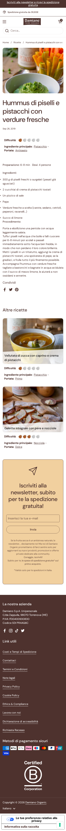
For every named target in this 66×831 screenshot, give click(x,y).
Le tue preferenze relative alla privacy (36, 819)
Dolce (18, 447)
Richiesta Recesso (14, 730)
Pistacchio (40, 146)
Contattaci (9, 660)
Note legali (9, 678)
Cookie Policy (11, 695)
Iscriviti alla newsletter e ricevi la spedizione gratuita (33, 4)
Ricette (17, 42)
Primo (18, 378)
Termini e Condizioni (15, 669)
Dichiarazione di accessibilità (20, 721)
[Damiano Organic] (32, 21)
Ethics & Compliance (15, 704)
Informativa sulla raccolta (21, 826)
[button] (59, 21)
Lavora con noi (12, 712)
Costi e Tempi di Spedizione (19, 652)
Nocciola (39, 443)
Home (6, 42)
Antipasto (21, 150)
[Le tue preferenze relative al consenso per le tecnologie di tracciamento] (59, 824)
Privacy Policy (11, 686)
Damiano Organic (35, 802)
